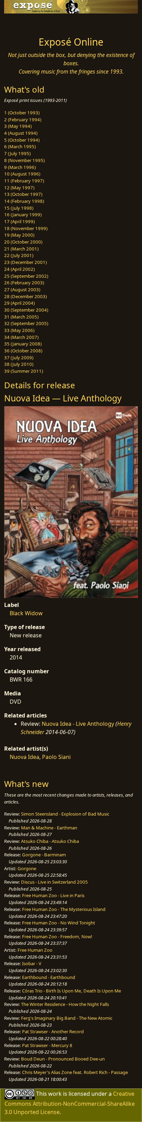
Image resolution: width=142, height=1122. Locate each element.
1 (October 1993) (22, 113)
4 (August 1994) (21, 133)
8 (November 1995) (24, 160)
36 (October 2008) (23, 351)
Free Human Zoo (35, 950)
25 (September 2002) (26, 276)
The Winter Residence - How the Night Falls (65, 1004)
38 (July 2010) (18, 364)
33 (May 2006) (19, 330)
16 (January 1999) (23, 214)
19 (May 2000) (19, 235)
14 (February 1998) (24, 201)
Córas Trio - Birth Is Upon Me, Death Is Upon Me (71, 991)
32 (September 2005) (26, 323)
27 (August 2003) (22, 289)
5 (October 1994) (22, 140)
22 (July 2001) (18, 255)
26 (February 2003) (24, 282)
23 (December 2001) (25, 262)
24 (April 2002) (19, 269)
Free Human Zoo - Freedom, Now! (57, 936)
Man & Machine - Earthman (49, 828)
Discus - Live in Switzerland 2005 (54, 882)
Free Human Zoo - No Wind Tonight (58, 923)
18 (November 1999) (26, 228)
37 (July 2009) (18, 357)
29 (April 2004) (19, 303)
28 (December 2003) (25, 296)
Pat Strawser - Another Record (53, 1031)
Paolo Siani (56, 757)
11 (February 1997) (24, 181)
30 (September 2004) (26, 310)
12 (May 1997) (19, 187)
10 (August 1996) (22, 174)
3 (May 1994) (18, 126)
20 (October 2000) (23, 242)
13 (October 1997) (23, 194)
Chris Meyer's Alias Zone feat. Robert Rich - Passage (75, 1072)
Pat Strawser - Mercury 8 (47, 1045)
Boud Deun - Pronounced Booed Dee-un (63, 1059)
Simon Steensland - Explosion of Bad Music (65, 814)
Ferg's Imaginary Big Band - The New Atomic (66, 1018)
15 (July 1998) (18, 208)
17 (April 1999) (19, 221)
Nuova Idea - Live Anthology (78, 724)
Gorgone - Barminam (44, 855)
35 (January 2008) (23, 344)
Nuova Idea (24, 757)
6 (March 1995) (20, 146)
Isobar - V (31, 963)
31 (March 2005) (21, 317)
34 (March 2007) (21, 337)
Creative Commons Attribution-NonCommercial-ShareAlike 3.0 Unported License (69, 1102)
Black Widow (26, 613)
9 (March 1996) (20, 167)
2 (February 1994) (22, 119)
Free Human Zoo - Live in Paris (53, 895)
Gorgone (27, 868)
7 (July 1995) (17, 153)
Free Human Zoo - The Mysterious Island (63, 909)
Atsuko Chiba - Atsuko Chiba (50, 841)
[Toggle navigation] (22, 23)
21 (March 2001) (21, 249)
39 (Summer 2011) (23, 371)
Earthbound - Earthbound (48, 977)
